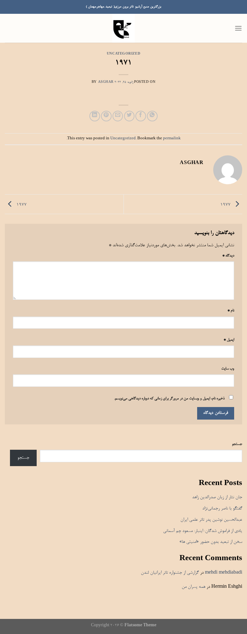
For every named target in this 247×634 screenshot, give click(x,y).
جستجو (237, 444)
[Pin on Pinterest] (106, 116)
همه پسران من (193, 587)
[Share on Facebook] (140, 116)
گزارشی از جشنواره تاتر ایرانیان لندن (170, 572)
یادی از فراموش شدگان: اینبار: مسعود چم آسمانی (202, 531)
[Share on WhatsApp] (152, 116)
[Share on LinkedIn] (94, 116)
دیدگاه (228, 256)
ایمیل (229, 340)
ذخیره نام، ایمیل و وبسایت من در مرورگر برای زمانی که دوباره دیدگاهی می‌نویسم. (169, 398)
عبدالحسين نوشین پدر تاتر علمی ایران (211, 519)
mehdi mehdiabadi (223, 572)
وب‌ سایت (227, 369)
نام (230, 310)
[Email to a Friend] (118, 116)
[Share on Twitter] (129, 116)
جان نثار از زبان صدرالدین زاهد (217, 497)
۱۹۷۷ (226, 205)
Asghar (106, 82)
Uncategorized (123, 54)
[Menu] (238, 28)
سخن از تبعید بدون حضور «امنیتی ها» (210, 542)
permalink (172, 139)
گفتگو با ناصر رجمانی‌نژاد (222, 508)
